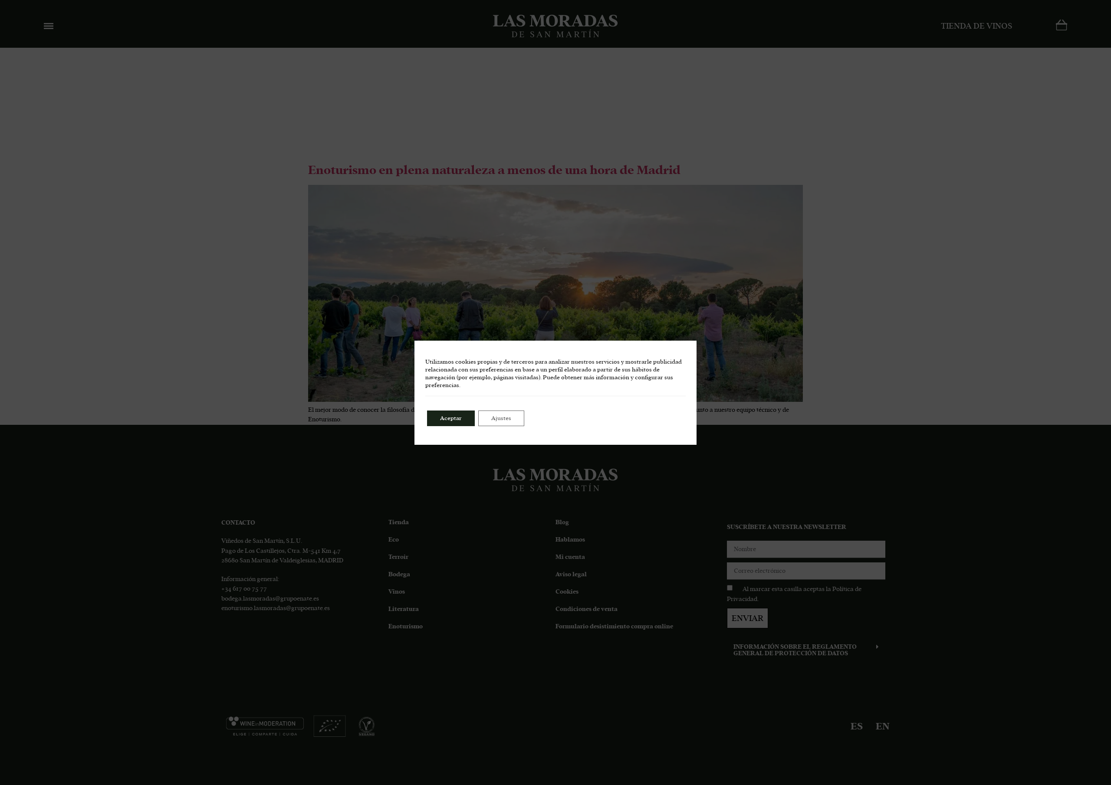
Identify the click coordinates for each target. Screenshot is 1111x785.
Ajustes (501, 418)
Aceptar (451, 418)
